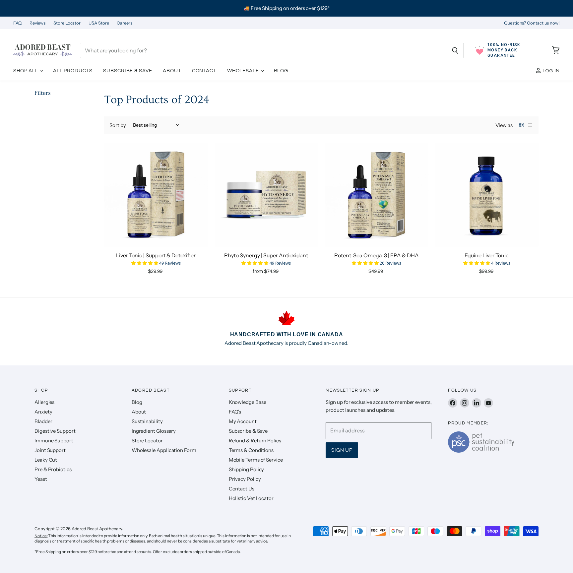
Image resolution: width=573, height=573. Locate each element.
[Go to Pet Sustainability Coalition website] (481, 450)
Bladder (43, 421)
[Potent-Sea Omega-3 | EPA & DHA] (376, 195)
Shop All (26, 70)
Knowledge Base (247, 402)
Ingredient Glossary (154, 431)
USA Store (99, 23)
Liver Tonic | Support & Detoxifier (156, 255)
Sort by (117, 125)
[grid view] (521, 125)
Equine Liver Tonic (487, 255)
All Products (73, 70)
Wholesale (243, 70)
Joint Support (50, 450)
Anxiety (43, 412)
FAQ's (235, 412)
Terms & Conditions (251, 450)
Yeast (40, 479)
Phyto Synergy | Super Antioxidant (266, 255)
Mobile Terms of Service (256, 460)
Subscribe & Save (127, 70)
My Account (243, 421)
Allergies (44, 402)
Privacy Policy (245, 479)
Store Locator (67, 23)
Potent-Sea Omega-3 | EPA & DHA (376, 255)
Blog (281, 70)
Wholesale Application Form (164, 450)
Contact (204, 70)
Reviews (37, 23)
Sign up (341, 450)
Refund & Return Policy (255, 440)
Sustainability (147, 421)
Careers (124, 23)
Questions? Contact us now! (532, 23)
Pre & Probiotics (53, 469)
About (172, 70)
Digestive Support (55, 431)
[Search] (455, 50)
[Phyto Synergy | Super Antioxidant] (266, 195)
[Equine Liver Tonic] (487, 195)
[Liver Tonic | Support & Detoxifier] (156, 195)
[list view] (530, 125)
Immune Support (53, 440)
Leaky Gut (45, 460)
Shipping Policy (246, 469)
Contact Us (241, 488)
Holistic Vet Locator (251, 498)
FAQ (17, 23)
